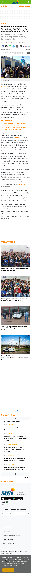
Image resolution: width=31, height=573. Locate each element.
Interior (4, 23)
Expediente (7, 527)
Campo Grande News (15, 411)
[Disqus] (15, 387)
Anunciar (6, 531)
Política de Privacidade (11, 535)
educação (4, 86)
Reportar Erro (8, 543)
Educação (17, 138)
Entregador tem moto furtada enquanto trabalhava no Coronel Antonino (14, 449)
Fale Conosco (8, 539)
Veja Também (9, 242)
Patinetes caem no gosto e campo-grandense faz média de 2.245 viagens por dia (15, 469)
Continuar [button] (8, 570)
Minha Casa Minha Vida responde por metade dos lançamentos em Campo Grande (15, 438)
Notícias (27, 477)
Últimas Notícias (8, 415)
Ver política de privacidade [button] (10, 565)
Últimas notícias (24, 6)
